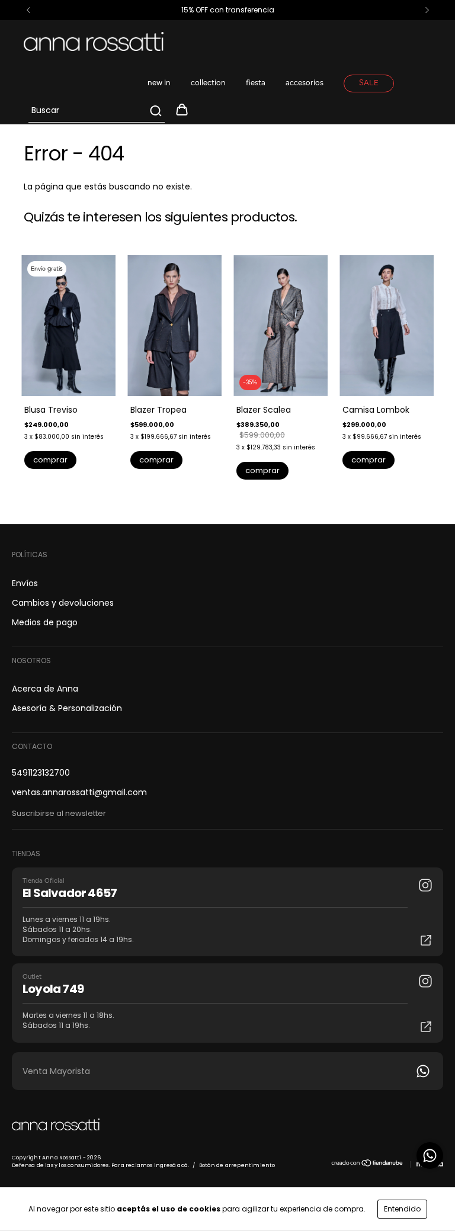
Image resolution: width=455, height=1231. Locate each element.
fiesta (255, 83)
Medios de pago (45, 622)
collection (208, 83)
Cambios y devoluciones (63, 603)
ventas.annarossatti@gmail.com (79, 792)
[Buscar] (155, 110)
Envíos (25, 583)
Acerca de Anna (45, 689)
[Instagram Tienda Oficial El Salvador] (425, 885)
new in (159, 83)
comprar (50, 459)
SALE (369, 83)
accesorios (304, 83)
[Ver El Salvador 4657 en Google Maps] (426, 940)
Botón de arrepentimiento (237, 1165)
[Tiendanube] (368, 1165)
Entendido (402, 1209)
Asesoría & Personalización (67, 708)
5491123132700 (41, 773)
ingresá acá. (171, 1165)
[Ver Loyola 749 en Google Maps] (426, 1027)
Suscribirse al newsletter (59, 813)
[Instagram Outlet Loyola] (425, 981)
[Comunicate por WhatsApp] (429, 1155)
